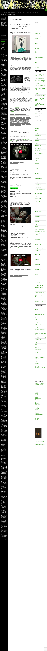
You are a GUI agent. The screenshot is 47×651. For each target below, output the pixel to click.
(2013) (3, 167)
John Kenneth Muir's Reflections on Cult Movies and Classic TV (40, 248)
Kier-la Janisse (27, 120)
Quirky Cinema (37, 171)
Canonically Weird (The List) (14, 169)
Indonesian (12, 119)
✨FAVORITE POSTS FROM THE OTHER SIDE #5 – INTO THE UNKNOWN (39, 103)
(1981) (3, 333)
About (2, 12)
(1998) (3, 142)
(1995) (4, 247)
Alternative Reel (37, 317)
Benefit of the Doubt (38, 322)
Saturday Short (12, 131)
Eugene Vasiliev (37, 419)
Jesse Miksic (36, 409)
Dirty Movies (36, 226)
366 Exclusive (37, 31)
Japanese (21, 119)
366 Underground (37, 33)
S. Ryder (36, 412)
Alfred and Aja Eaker (38, 398)
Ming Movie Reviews (38, 250)
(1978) (4, 233)
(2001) (4, 73)
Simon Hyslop (37, 403)
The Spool (36, 274)
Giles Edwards (37, 399)
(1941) (3, 217)
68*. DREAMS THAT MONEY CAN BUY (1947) (40, 86)
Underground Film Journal (38, 193)
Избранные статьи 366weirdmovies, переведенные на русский (40, 384)
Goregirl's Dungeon (37, 239)
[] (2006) (3, 500)
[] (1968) (4, 149)
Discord (36, 113)
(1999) (3, 414)
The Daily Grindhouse (38, 176)
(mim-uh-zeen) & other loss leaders (40, 307)
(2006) (4, 394)
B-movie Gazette (37, 133)
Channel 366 (36, 43)
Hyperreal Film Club (38, 244)
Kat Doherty (36, 396)
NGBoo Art (36, 168)
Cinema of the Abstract (38, 135)
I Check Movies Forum (38, 339)
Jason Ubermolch (37, 418)
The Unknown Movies (38, 187)
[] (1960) (4, 223)
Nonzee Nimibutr (17, 122)
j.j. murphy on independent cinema (40, 246)
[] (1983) (3, 106)
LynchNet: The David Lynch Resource (40, 292)
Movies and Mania (37, 165)
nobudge (36, 342)
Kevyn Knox (36, 406)
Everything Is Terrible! (38, 331)
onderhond (36, 170)
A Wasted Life (37, 130)
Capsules (11, 23)
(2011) (4, 249)
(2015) (3, 96)
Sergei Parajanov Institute (38, 298)
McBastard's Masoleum (38, 155)
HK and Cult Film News (38, 148)
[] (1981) (4, 525)
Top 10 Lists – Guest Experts (39, 65)
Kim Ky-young (12, 121)
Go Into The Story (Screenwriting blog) (40, 337)
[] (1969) (3, 127)
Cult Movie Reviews (37, 138)
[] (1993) (3, 336)
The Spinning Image (37, 272)
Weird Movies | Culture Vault (39, 201)
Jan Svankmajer (19, 247)
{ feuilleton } (36, 309)
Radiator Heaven (37, 256)
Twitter (36, 118)
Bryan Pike (36, 411)
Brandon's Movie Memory (38, 211)
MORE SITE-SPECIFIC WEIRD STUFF (12, 12)
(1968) (5, 373)
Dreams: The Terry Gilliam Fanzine (40, 285)
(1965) (3, 327)
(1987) (5, 536)
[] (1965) (4, 183)
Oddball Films (37, 347)
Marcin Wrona (27, 121)
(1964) (3, 260)
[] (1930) (4, 103)
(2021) (5, 530)
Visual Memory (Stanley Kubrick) (39, 301)
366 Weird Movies (4, 10)
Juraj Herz (22, 120)
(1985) (3, 63)
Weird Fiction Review (38, 361)
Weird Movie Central (38, 198)
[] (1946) (3, 88)
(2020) (3, 493)
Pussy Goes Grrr (37, 352)
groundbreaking (21, 57)
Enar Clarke (36, 394)
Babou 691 (36, 319)
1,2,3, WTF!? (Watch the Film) (39, 128)
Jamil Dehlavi (17, 119)
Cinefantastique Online (38, 216)
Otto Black (36, 393)
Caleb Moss (36, 410)
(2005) (4, 201)
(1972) (3, 157)
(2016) (4, 389)
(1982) (3, 272)
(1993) (3, 363)
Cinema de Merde (37, 219)
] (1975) (4, 503)
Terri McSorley (37, 407)
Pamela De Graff (37, 395)
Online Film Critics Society (38, 349)
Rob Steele (36, 415)
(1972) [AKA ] (3, 345)
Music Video (21, 162)
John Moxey (12, 120)
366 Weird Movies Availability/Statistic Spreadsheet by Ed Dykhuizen (40, 312)
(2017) (3, 314)
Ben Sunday (36, 416)
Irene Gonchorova (37, 401)
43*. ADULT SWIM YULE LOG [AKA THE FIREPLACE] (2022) (39, 104)
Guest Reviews (37, 48)
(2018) (3, 283)
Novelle (36, 344)
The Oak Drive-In (37, 182)
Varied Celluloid (37, 196)
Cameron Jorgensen (37, 404)
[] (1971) (4, 429)
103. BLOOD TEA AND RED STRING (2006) (19, 171)
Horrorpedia (36, 242)
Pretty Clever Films (37, 254)
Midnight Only (37, 158)
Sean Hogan (22, 123)
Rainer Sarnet (13, 123)
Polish (26, 122)
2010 (11, 162)
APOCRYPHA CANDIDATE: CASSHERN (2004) (39, 78)
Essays (36, 46)
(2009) (3, 240)
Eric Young (36, 421)
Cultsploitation (37, 140)
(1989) (4, 132)
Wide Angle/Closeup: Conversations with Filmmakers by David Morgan (40, 367)
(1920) (3, 113)
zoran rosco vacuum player (38, 370)
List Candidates (37, 54)
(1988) (4, 65)
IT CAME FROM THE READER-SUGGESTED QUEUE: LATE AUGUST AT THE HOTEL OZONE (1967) (40, 75)
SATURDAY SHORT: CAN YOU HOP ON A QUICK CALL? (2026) (40, 96)
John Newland (17, 120)
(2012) (3, 161)
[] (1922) (3, 213)
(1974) (4, 193)
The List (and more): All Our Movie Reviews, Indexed (8, 14)
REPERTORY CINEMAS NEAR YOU (27, 12)
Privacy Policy (20, 12)
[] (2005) (4, 315)
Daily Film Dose (37, 224)
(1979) (3, 380)
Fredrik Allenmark (37, 391)
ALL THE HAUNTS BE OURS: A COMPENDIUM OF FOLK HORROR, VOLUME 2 (20, 26)
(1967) (4, 254)
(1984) (3, 130)
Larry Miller (17, 107)
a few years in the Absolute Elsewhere (40, 314)
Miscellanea (36, 55)
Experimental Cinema (38, 145)
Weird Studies (37, 363)
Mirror (4, 502)
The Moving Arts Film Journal (39, 269)
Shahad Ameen (27, 123)
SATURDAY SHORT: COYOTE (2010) (19, 133)
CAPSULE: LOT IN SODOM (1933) (40, 81)
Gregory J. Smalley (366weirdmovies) (21, 136)
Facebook (36, 115)
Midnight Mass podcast (38, 156)
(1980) (3, 124)
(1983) (4, 295)
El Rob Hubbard (37, 402)
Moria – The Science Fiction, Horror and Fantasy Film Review (40, 252)
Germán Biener (37, 392)
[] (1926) (4, 318)
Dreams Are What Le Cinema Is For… (40, 229)
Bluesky (36, 111)
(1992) (3, 77)
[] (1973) (3, 188)
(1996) (4, 328)
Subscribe (3, 41)
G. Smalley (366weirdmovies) (39, 414)
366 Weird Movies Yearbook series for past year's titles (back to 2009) (40, 445)
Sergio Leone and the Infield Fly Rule (40, 262)
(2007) (4, 299)
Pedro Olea (22, 122)
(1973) (4, 166)
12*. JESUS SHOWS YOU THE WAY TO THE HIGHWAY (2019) (40, 88)
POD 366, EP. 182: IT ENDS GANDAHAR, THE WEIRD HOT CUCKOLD (39, 93)
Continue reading (13, 111)
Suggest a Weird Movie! (35, 12)
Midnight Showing (37, 160)
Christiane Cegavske (26, 139)
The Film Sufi (36, 267)
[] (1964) (4, 268)
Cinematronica (37, 221)
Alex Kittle (36, 405)
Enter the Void (37, 143)
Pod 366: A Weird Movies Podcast (39, 57)
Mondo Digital (37, 163)
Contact (5, 12)
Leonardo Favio (21, 121)
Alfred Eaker (36, 397)
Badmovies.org (37, 209)
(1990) (3, 346)
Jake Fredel (36, 400)
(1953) (3, 57)
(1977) (4, 147)
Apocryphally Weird (38, 36)
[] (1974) (4, 473)
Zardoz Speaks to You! (38, 369)
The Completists (37, 355)
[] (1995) (4, 122)
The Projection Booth (38, 184)
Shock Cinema (37, 173)
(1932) (5, 426)
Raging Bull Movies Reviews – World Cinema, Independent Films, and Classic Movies (40, 258)
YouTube (36, 120)
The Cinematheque (37, 264)
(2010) (4, 94)
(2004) (4, 176)
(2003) (4, 135)
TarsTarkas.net (37, 175)
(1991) (4, 90)
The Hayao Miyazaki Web (38, 299)
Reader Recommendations (38, 59)
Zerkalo (2, 503)
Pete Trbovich (37, 417)
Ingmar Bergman (37, 290)
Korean (17, 121)
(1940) (3, 186)
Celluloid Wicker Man (38, 324)
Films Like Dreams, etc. (38, 237)
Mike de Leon (12, 122)
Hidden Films (37, 241)
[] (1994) (4, 118)
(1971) (3, 59)
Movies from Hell (37, 166)
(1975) (3, 273)
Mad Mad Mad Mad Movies (39, 153)
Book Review (36, 38)
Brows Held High (37, 214)
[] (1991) (4, 408)
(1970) (5, 171)
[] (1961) (4, 264)
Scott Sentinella (37, 413)
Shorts (16, 131)
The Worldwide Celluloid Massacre (40, 191)
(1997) (4, 138)
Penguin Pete (37, 85)
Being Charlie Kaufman (38, 282)
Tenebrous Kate (37, 354)
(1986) (5, 207)
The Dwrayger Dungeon (38, 178)
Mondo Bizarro (37, 161)
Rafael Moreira (37, 408)
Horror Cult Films (37, 150)
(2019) (3, 496)
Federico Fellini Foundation (39, 287)
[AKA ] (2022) (3, 459)
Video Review (37, 67)
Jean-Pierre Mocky (26, 119)
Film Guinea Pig (37, 236)
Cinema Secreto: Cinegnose (39, 377)
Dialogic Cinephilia (37, 327)
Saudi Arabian (18, 123)
